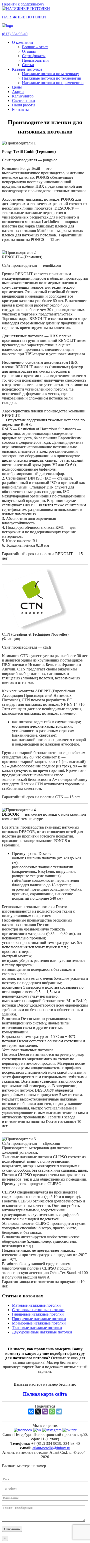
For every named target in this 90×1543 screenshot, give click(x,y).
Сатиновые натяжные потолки (38, 1310)
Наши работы (23, 105)
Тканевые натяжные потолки (37, 1327)
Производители (35, 60)
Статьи (28, 65)
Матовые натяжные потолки (36, 1305)
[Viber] (45, 1411)
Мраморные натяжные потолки (39, 1323)
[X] (38, 1411)
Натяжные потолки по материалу (50, 74)
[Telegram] (59, 1411)
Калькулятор (23, 96)
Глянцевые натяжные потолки (38, 1314)
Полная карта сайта (45, 1394)
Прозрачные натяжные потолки (39, 1319)
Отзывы (29, 51)
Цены (17, 87)
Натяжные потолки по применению (53, 83)
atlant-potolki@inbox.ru (51, 1448)
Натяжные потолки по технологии (51, 78)
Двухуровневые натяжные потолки (42, 1332)
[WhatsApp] (52, 1411)
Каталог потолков (27, 69)
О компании (22, 42)
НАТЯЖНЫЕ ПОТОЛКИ (24, 17)
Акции (18, 91)
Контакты (20, 109)
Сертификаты (34, 56)
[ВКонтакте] (31, 1411)
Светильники (23, 100)
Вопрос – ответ (35, 47)
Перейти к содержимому (23, 4)
